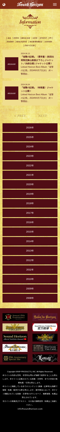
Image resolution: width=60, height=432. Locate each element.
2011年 (30, 269)
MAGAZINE (21, 42)
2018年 (30, 203)
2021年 (30, 175)
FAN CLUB (29, 45)
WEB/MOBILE (36, 42)
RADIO (10, 42)
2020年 (30, 184)
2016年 (30, 222)
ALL (9, 38)
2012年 (30, 260)
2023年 (30, 156)
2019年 (30, 194)
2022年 (30, 165)
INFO (16, 38)
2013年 (30, 250)
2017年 (30, 213)
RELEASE (25, 38)
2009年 (30, 288)
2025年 (30, 137)
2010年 (30, 279)
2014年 (30, 241)
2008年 (30, 298)
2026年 (30, 127)
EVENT (43, 38)
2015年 (30, 231)
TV (50, 38)
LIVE (35, 38)
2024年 (30, 146)
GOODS (48, 42)
